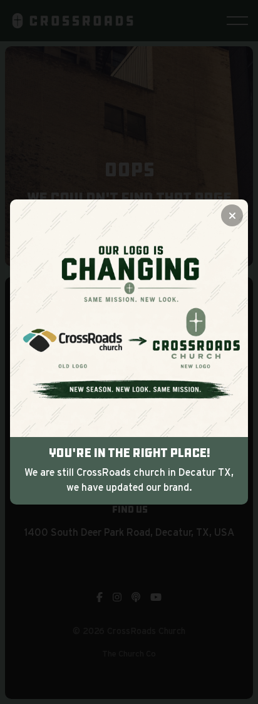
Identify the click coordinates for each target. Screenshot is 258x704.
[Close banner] (232, 215)
